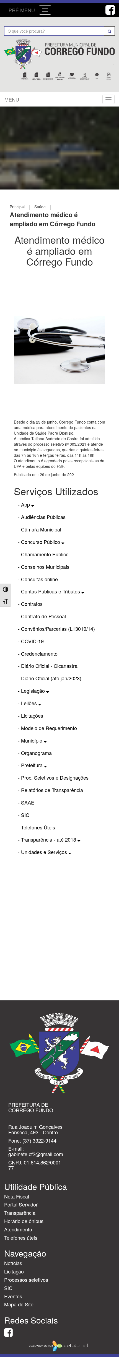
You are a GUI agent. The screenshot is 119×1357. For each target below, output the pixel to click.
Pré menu (22, 10)
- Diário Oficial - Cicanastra (47, 665)
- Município (31, 740)
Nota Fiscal (16, 1196)
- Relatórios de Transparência (50, 789)
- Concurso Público (39, 541)
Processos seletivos (26, 1279)
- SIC (23, 814)
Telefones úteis (20, 1237)
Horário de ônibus (23, 1220)
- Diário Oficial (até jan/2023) (49, 678)
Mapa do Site (18, 1304)
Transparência (19, 1212)
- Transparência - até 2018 (47, 839)
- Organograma (35, 752)
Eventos (13, 1296)
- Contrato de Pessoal (42, 616)
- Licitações (30, 715)
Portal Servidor (21, 1204)
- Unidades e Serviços (43, 851)
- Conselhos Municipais (43, 566)
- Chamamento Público (43, 554)
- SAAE (26, 802)
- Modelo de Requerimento (47, 727)
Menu (11, 99)
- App (24, 504)
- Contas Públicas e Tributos (49, 591)
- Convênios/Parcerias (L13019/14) (56, 628)
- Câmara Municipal (39, 529)
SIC (8, 1287)
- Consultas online (38, 579)
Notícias (13, 1263)
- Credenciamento (38, 653)
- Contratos (30, 603)
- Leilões (28, 703)
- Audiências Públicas (42, 516)
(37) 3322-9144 (39, 1140)
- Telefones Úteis (36, 827)
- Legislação (32, 690)
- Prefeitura (31, 765)
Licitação (14, 1271)
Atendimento (18, 1229)
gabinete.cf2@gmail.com (35, 1154)
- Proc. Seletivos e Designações (53, 777)
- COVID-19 (31, 641)
